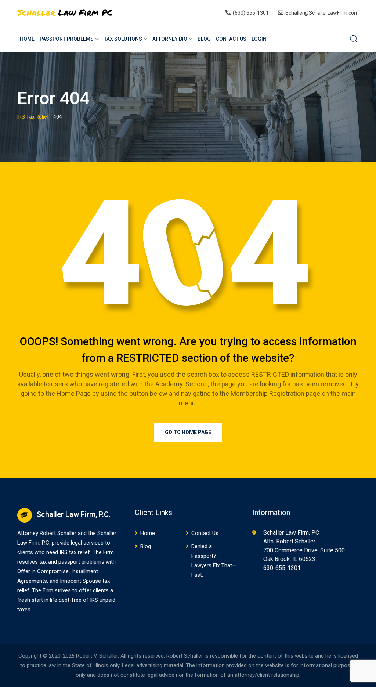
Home (27, 39)
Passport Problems (67, 39)
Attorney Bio (169, 39)
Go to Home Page (188, 432)
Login (259, 39)
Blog (204, 39)
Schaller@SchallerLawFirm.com (322, 13)
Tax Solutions (123, 39)
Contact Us (231, 39)
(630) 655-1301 (251, 13)
